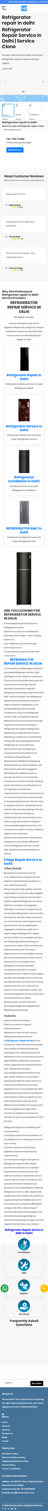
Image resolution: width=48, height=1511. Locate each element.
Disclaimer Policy (10, 1454)
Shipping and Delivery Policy (15, 1461)
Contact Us (7, 1434)
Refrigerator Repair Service (20, 1041)
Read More (33, 1407)
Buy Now (36, 1383)
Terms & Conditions (11, 1469)
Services (6, 1430)
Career (5, 1441)
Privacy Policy (8, 1465)
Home (5, 1422)
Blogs (4, 1437)
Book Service (15, 150)
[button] (5, 82)
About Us (6, 1426)
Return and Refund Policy (14, 1458)
